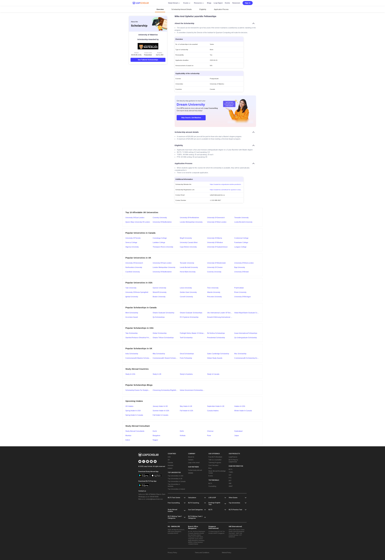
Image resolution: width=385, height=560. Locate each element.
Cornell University (186, 297)
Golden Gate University (188, 292)
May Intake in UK (186, 406)
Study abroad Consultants (134, 431)
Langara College (240, 247)
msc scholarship (240, 354)
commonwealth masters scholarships (138, 358)
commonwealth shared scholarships (165, 358)
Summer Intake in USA (161, 410)
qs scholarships (159, 317)
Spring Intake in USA (133, 410)
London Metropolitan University (191, 222)
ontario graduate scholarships (191, 313)
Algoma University (132, 247)
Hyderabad (238, 431)
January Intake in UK (160, 406)
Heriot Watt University (188, 272)
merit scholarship (131, 313)
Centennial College (241, 238)
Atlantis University (213, 292)
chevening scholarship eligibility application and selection (165, 390)
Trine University (212, 288)
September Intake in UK (215, 406)
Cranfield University (132, 272)
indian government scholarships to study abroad (192, 390)
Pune (209, 435)
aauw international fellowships (245, 333)
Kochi (155, 431)
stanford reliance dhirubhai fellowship (138, 337)
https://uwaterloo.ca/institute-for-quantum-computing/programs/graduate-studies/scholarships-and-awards (226, 189)
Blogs (209, 3)
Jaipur (236, 435)
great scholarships (187, 354)
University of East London (134, 217)
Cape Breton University (188, 247)
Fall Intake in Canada (160, 415)
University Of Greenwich (134, 263)
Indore (127, 440)
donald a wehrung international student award (219, 317)
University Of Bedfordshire (162, 272)
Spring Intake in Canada (134, 415)
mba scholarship (159, 354)
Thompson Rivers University (163, 247)
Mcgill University (186, 238)
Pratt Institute (239, 288)
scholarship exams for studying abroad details (138, 390)
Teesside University (241, 217)
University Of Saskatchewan (217, 247)
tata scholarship (131, 333)
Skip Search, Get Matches (191, 118)
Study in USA (130, 374)
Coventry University (160, 217)
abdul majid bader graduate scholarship (247, 313)
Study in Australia (186, 374)
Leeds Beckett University (243, 222)
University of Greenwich (216, 217)
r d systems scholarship (189, 317)
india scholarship (131, 354)
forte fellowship (186, 358)
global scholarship (160, 333)
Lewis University (186, 288)
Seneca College (131, 242)
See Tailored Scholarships (148, 60)
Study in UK (157, 374)
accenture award (131, 317)
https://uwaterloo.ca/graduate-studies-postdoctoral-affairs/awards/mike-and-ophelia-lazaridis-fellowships (226, 184)
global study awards (214, 358)
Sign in (247, 3)
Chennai (210, 431)
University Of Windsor (215, 242)
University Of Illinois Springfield (136, 292)
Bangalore (156, 435)
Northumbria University (133, 267)
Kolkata (182, 435)
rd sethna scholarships (216, 333)
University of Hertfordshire (189, 217)
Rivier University (240, 292)
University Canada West (188, 242)
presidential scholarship (216, 337)
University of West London (216, 222)
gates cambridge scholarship (218, 354)
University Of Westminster (216, 263)
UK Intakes (129, 406)
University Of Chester (215, 267)
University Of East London (162, 263)
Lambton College (159, 242)
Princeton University (214, 297)
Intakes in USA (239, 406)
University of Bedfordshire (162, 222)
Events (227, 3)
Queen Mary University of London (137, 222)
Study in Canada (213, 374)
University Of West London (244, 263)
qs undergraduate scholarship (245, 337)
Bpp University (239, 267)
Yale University (130, 288)
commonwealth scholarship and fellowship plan (247, 358)
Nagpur (155, 440)
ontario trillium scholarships (163, 337)
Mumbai (128, 435)
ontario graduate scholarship (163, 313)
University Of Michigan (242, 297)
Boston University (159, 297)
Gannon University (159, 288)
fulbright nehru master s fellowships (192, 333)
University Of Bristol (241, 272)
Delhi (182, 431)
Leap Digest (218, 3)
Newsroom (236, 3)
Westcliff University (160, 292)
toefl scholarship (186, 337)
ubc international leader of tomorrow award (219, 313)
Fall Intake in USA (186, 410)
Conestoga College (160, 238)
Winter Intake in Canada (243, 410)
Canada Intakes (213, 410)
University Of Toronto (133, 238)
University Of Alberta (214, 238)
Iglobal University (131, 297)
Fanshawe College (241, 242)
